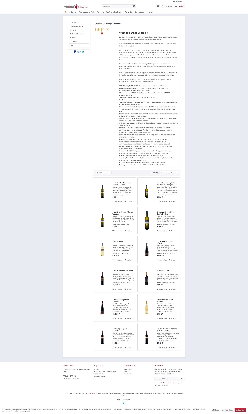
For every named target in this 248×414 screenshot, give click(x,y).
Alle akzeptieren (227, 410)
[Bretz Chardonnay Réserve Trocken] (102, 220)
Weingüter (73, 22)
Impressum (127, 374)
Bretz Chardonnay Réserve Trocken (122, 213)
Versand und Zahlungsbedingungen (105, 371)
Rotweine (73, 30)
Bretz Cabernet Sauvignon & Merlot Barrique (168, 330)
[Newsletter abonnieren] (182, 379)
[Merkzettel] (158, 6)
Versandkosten (96, 393)
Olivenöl (72, 45)
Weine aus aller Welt (76, 26)
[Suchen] (134, 6)
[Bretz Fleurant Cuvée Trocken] (147, 308)
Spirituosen (73, 42)
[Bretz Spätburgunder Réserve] (147, 249)
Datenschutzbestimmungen (172, 383)
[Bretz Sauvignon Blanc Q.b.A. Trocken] (147, 220)
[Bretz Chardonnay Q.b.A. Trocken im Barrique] (147, 191)
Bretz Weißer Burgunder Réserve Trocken (121, 184)
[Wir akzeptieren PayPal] (79, 51)
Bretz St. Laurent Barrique (122, 270)
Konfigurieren (240, 410)
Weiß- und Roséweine (77, 34)
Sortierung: (154, 173)
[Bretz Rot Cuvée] (147, 278)
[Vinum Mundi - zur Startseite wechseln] (76, 6)
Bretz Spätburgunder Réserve (165, 242)
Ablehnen (215, 410)
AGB (125, 371)
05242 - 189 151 (70, 376)
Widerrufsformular (99, 376)
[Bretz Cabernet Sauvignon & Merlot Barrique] (147, 337)
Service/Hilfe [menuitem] (179, 2)
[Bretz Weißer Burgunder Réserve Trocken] (102, 191)
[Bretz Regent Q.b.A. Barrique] (102, 337)
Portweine (73, 38)
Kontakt (96, 369)
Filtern (99, 173)
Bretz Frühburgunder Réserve (120, 301)
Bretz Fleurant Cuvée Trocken (165, 301)
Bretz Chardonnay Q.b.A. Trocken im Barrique (166, 184)
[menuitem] (119, 6)
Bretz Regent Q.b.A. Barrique (119, 330)
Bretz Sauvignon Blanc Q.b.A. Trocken (165, 213)
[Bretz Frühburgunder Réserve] (102, 308)
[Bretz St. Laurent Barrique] (102, 278)
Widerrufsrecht (98, 374)
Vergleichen (118, 201)
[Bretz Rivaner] (102, 249)
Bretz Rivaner (117, 241)
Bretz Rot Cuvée (163, 270)
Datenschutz (128, 369)
